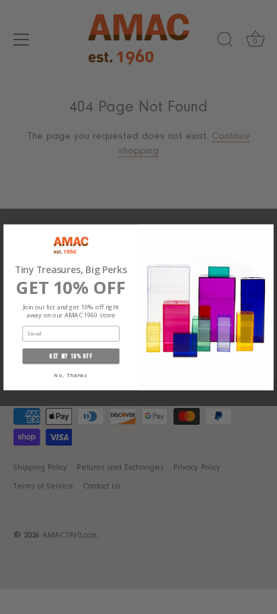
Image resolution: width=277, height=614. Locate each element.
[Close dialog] (266, 231)
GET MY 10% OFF (70, 356)
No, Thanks (70, 375)
